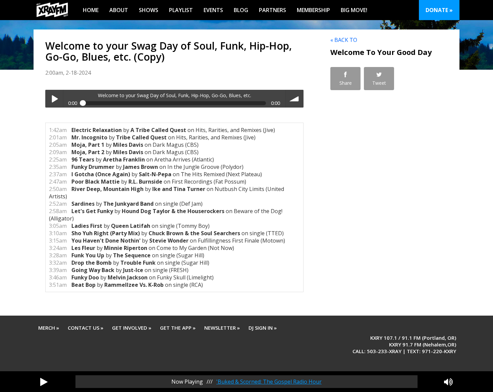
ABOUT (118, 10)
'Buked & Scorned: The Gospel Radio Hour (269, 381)
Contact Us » (85, 327)
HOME (91, 10)
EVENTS (213, 10)
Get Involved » (131, 327)
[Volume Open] (448, 381)
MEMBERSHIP (313, 10)
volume (295, 99)
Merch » (48, 327)
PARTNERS (272, 10)
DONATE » (439, 10)
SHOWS (148, 10)
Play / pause (54, 99)
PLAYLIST (181, 10)
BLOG (241, 10)
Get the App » (178, 327)
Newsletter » (222, 327)
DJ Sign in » (263, 327)
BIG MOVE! (354, 10)
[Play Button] (44, 381)
